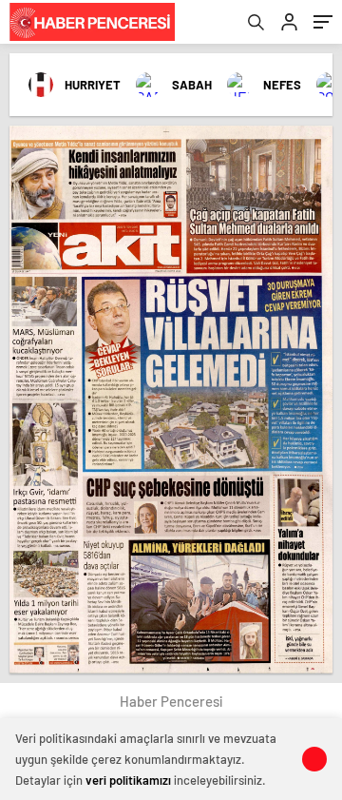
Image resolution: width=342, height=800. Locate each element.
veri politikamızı (128, 780)
